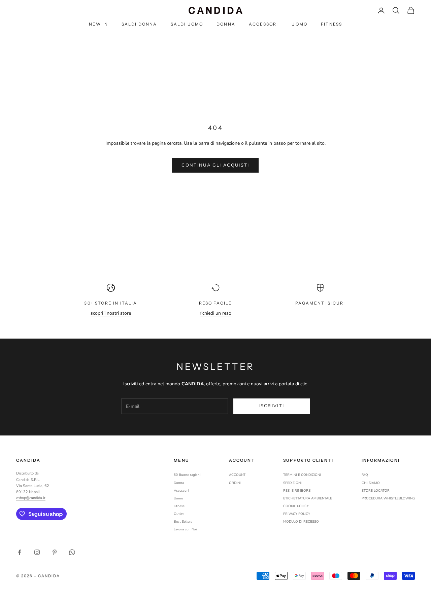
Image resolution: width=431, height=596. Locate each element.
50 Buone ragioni (187, 474)
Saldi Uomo (187, 24)
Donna (226, 24)
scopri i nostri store (111, 313)
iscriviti (271, 406)
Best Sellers (183, 521)
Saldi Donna (139, 24)
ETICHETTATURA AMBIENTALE (307, 498)
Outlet (179, 514)
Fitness (179, 506)
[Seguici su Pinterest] (54, 552)
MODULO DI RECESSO (301, 521)
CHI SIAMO (371, 483)
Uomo (299, 24)
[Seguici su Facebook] (19, 552)
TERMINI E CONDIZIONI (302, 474)
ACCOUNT (237, 474)
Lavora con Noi (185, 529)
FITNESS (331, 24)
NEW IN (98, 24)
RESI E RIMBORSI (297, 490)
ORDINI (235, 483)
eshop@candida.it (30, 497)
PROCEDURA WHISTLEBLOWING (388, 498)
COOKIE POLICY (296, 506)
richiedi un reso (215, 313)
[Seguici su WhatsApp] (72, 552)
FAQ (365, 474)
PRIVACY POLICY (296, 514)
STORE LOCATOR (376, 490)
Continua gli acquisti (215, 165)
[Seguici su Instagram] (37, 552)
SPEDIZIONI (292, 483)
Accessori (263, 24)
